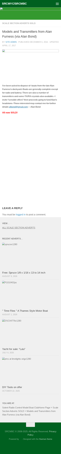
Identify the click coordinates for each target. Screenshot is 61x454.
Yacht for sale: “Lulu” (13, 349)
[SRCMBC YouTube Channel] (38, 446)
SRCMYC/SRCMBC (14, 3)
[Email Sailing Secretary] (22, 446)
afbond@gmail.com (18, 107)
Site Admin (11, 42)
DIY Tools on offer (12, 387)
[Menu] (57, 3)
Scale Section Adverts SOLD (19, 23)
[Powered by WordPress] (20, 439)
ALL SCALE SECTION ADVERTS (18, 227)
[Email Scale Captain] (28, 446)
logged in (21, 214)
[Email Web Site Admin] (33, 446)
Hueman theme (45, 439)
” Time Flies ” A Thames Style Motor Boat (25, 310)
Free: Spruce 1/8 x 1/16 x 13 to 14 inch (23, 272)
